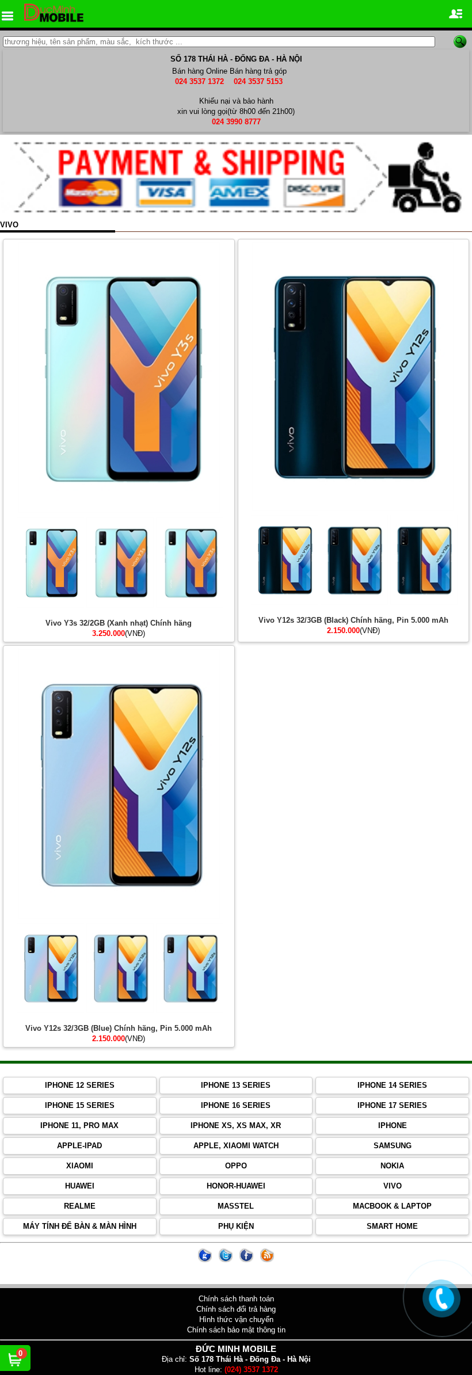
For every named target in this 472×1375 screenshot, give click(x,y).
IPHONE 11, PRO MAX (79, 1125)
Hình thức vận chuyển (236, 1319)
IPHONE (392, 1125)
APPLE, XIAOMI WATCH (236, 1145)
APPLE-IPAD (79, 1145)
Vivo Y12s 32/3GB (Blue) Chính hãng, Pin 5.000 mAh (118, 1028)
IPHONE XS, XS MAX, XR (236, 1125)
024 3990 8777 (236, 121)
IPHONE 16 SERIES (236, 1105)
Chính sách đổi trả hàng (236, 1309)
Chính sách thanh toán (236, 1298)
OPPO (236, 1165)
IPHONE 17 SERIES (392, 1105)
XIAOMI (79, 1165)
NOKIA (392, 1165)
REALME (80, 1206)
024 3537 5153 (258, 81)
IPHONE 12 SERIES (80, 1085)
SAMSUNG (393, 1145)
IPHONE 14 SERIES (392, 1085)
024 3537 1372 (199, 81)
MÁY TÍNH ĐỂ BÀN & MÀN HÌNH (79, 1226)
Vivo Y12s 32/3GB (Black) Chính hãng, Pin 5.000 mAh (353, 620)
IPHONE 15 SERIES (80, 1105)
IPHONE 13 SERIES (236, 1085)
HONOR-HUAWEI (236, 1186)
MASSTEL (236, 1206)
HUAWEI (79, 1186)
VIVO (392, 1186)
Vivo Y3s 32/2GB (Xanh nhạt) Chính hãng (118, 623)
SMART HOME (392, 1226)
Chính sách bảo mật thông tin (236, 1330)
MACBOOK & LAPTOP (392, 1206)
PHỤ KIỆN (236, 1226)
